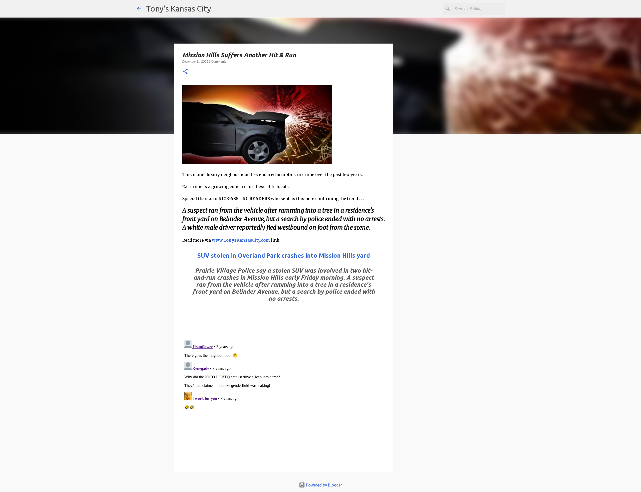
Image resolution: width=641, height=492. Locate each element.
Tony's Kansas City (178, 8)
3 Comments (217, 61)
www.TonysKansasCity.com (241, 240)
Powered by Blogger (323, 485)
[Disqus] (283, 400)
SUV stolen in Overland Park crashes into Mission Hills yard (283, 255)
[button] (185, 71)
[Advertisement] (434, 224)
